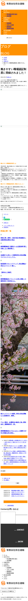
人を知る (6, 19)
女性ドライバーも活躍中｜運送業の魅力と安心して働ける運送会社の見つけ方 (15, 447)
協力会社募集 (7, 30)
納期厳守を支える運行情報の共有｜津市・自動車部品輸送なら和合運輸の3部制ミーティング (15, 462)
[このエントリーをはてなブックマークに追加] (4, 218)
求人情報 (6, 480)
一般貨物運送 (10, 505)
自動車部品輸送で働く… (17, 494)
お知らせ (9, 77)
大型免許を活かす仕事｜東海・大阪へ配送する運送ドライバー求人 (15, 457)
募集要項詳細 (10, 28)
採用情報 (9, 23)
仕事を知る (7, 18)
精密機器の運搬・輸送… (17, 490)
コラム (5, 34)
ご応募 (4, 198)
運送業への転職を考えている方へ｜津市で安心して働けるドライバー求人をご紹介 (15, 442)
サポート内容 (10, 25)
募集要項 (9, 27)
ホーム (5, 10)
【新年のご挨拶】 (6, 272)
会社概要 (9, 16)
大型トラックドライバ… (17, 492)
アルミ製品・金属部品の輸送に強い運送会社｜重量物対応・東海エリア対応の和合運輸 (15, 453)
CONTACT (6, 43)
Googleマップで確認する (8, 591)
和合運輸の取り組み (12, 14)
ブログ (5, 32)
